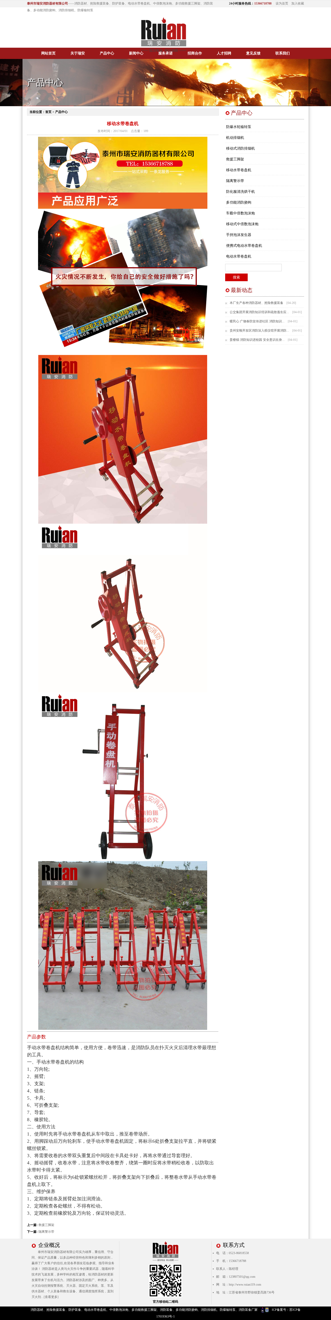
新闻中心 (136, 53)
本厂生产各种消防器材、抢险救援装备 (256, 303)
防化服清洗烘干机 (240, 191)
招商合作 (195, 53)
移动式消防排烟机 (240, 148)
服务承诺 (165, 53)
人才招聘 (224, 53)
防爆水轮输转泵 (238, 127)
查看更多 (51, 1297)
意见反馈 (253, 53)
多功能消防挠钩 (238, 202)
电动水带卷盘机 (238, 256)
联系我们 (282, 53)
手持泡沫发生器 (238, 235)
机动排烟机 (235, 137)
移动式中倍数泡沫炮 (242, 224)
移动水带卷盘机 (238, 170)
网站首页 (48, 53)
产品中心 (107, 53)
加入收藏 (297, 3)
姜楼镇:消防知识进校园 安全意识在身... (257, 339)
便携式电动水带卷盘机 (244, 245)
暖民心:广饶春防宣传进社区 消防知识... (257, 321)
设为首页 (282, 3)
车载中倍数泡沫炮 (240, 213)
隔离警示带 (46, 1231)
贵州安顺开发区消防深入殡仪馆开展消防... (259, 330)
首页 (48, 112)
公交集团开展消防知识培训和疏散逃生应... (259, 312)
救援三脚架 (46, 1225)
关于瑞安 (77, 53)
